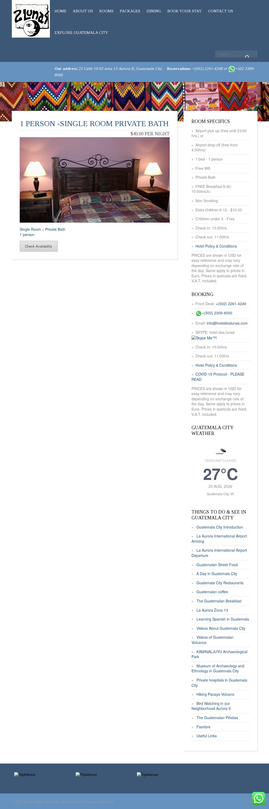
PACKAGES (130, 11)
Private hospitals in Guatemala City (219, 682)
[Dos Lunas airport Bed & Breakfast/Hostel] (31, 18)
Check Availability (38, 246)
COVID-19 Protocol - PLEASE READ (218, 376)
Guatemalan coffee (212, 591)
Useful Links (206, 735)
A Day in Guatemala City (216, 573)
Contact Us (220, 11)
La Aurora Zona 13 (212, 610)
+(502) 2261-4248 (231, 303)
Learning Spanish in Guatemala (222, 619)
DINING (154, 11)
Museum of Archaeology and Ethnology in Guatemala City (218, 668)
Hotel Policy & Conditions (216, 246)
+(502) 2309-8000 (217, 312)
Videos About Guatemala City (220, 628)
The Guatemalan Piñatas (217, 717)
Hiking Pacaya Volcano (215, 694)
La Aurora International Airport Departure (219, 552)
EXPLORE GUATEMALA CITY (81, 32)
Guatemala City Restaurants (220, 582)
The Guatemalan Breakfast (218, 600)
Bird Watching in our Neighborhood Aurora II (211, 706)
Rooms (106, 11)
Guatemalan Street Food (217, 564)
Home (60, 11)
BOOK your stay (184, 11)
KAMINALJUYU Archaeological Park (219, 654)
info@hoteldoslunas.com (227, 323)
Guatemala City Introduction (219, 527)
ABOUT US (83, 11)
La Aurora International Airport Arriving (219, 538)
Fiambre (203, 726)
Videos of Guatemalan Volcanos (213, 639)
